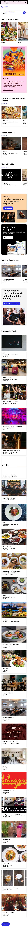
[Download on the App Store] (14, 237)
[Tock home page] (4, 7)
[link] (11, 116)
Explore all (4, 103)
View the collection (8, 90)
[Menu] (25, 6)
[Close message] (25, 2)
